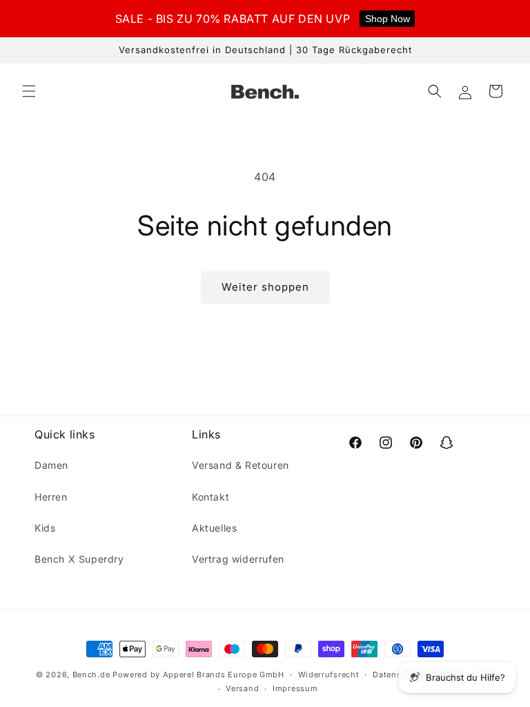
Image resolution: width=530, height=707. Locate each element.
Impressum (295, 688)
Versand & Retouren (240, 465)
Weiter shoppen (265, 286)
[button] (29, 91)
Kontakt (210, 497)
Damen (51, 465)
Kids (45, 528)
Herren (51, 497)
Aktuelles (214, 528)
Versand (242, 688)
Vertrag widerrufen (238, 559)
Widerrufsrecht (329, 674)
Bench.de (91, 674)
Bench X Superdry (79, 559)
